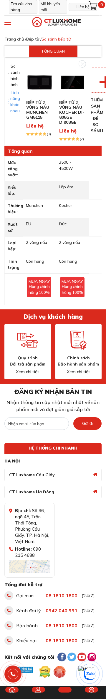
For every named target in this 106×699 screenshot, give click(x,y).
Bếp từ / (34, 39)
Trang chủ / (15, 39)
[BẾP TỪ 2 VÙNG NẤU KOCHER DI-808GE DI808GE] (72, 82)
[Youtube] (81, 657)
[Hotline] (13, 674)
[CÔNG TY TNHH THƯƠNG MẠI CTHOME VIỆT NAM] (56, 22)
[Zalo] (89, 674)
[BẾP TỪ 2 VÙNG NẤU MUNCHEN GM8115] (39, 82)
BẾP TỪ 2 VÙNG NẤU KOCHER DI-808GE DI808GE (71, 112)
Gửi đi (87, 423)
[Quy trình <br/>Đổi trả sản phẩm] (27, 340)
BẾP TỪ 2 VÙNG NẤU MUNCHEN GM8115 (37, 110)
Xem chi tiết (27, 371)
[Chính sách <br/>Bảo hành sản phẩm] (78, 340)
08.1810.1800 (61, 596)
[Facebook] (61, 657)
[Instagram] (91, 657)
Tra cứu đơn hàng (21, 6)
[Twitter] (71, 657)
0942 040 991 (61, 610)
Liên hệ (83, 6)
